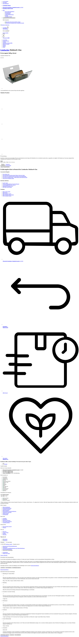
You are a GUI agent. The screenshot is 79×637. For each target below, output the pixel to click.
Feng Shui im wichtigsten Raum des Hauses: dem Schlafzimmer (14, 176)
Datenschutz (5, 547)
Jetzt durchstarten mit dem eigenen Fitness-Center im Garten (14, 175)
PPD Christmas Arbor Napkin (8, 194)
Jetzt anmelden (5, 28)
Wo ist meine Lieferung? (7, 521)
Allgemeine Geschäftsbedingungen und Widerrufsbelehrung (14, 548)
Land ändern (9, 542)
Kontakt (6, 15)
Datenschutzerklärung (35, 565)
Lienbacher (4, 50)
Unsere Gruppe (5, 532)
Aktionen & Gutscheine (7, 512)
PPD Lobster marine (6, 191)
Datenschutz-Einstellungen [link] (8, 550)
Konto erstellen (5, 32)
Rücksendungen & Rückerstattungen (9, 511)
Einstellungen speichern (5, 634)
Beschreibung (3, 156)
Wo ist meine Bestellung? (9, 11)
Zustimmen (3, 567)
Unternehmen (5, 552)
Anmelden (5, 518)
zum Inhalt (5, 2)
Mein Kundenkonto (6, 507)
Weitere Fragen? (6, 513)
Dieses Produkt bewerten (5, 166)
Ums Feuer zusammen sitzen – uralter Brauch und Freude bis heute (15, 177)
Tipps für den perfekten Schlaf (8, 178)
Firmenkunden (5, 514)
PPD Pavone (5, 192)
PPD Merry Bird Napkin (7, 187)
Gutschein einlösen (6, 522)
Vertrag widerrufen (3, 555)
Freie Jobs (4, 534)
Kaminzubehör (8, 165)
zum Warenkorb (6, 3)
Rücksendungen (8, 12)
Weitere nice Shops (6, 553)
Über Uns (4, 531)
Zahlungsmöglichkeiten (9, 14)
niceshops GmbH (9, 544)
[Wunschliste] (4, 34)
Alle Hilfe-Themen (8, 16)
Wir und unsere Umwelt (7, 526)
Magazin (4, 527)
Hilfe (4, 10)
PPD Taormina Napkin (7, 193)
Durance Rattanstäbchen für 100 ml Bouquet (11, 183)
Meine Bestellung (6, 510)
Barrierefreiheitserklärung (7, 549)
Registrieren (5, 519)
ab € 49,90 (13, 7)
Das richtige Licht (6, 174)
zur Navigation (5, 1)
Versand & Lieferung (6, 509)
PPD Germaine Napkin (7, 195)
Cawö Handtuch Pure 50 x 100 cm (9, 185)
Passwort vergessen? (6, 520)
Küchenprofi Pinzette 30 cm (8, 186)
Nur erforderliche (8, 567)
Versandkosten (7, 13)
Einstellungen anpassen (16, 567)
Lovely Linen (5, 182)
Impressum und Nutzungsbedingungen (10, 546)
